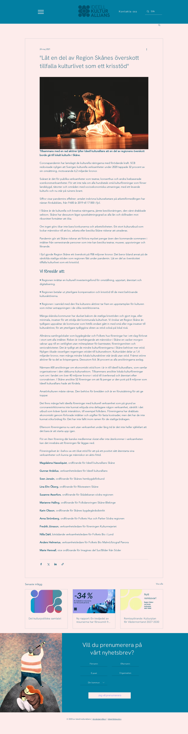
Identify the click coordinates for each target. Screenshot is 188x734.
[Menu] (40, 11)
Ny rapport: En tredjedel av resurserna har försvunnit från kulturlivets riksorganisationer (93, 620)
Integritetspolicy (114, 719)
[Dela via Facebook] (41, 564)
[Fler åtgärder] (146, 49)
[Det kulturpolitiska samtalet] (46, 601)
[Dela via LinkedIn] (55, 564)
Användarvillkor (99, 719)
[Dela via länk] (62, 564)
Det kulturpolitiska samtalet (45, 618)
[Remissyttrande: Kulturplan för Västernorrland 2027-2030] (141, 601)
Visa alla (159, 583)
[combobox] (93, 682)
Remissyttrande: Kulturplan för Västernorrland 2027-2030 (141, 620)
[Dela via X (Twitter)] (48, 564)
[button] (159, 25)
